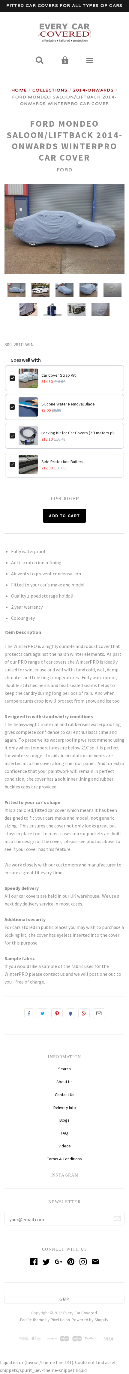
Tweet (42, 1013)
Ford (64, 170)
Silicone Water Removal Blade (68, 404)
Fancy (70, 1013)
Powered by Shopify (90, 1304)
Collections (50, 90)
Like (29, 1013)
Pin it (57, 1013)
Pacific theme (32, 1304)
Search (64, 1068)
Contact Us (64, 1094)
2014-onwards (93, 90)
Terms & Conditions (64, 1159)
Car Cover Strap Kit (58, 375)
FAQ (64, 1133)
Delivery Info (64, 1107)
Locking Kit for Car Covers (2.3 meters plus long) (80, 432)
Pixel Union (60, 1304)
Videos (64, 1146)
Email (99, 1013)
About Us (64, 1081)
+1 (84, 1013)
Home (19, 90)
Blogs (64, 1120)
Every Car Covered (80, 1297)
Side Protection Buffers (62, 461)
